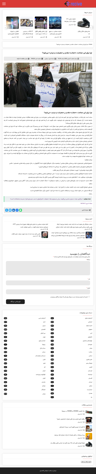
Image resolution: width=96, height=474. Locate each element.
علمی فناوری (71, 360)
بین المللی (24, 333)
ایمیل (88, 288)
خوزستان (71, 344)
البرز (71, 333)
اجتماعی (71, 322)
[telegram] (10, 210)
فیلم (24, 363)
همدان (71, 393)
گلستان (72, 378)
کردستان (71, 371)
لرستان (71, 382)
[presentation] (90, 27)
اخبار (24, 322)
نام (89, 279)
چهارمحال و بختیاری (71, 341)
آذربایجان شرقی (71, 318)
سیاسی (46, 59)
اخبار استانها (71, 326)
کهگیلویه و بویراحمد (25, 375)
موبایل (24, 386)
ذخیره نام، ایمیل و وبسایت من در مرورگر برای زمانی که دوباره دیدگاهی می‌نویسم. (69, 297)
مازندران (24, 382)
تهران (25, 337)
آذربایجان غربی (24, 318)
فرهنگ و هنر (71, 363)
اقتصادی (24, 329)
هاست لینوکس (47, 471)
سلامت (72, 352)
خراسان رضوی (24, 341)
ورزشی (24, 394)
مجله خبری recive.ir (86, 203)
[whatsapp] (20, 210)
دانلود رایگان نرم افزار (86, 462)
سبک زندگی (24, 348)
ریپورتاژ (25, 344)
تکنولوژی (71, 337)
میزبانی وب (72, 390)
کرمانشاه (71, 375)
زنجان (71, 348)
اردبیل (24, 326)
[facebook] (17, 210)
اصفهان (71, 329)
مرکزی (72, 386)
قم (25, 367)
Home (90, 44)
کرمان (24, 371)
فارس (24, 360)
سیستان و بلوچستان (25, 356)
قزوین (71, 367)
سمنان (24, 352)
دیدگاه (88, 260)
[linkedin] (13, 210)
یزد (71, 397)
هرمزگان (24, 390)
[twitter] (6, 210)
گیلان (24, 378)
